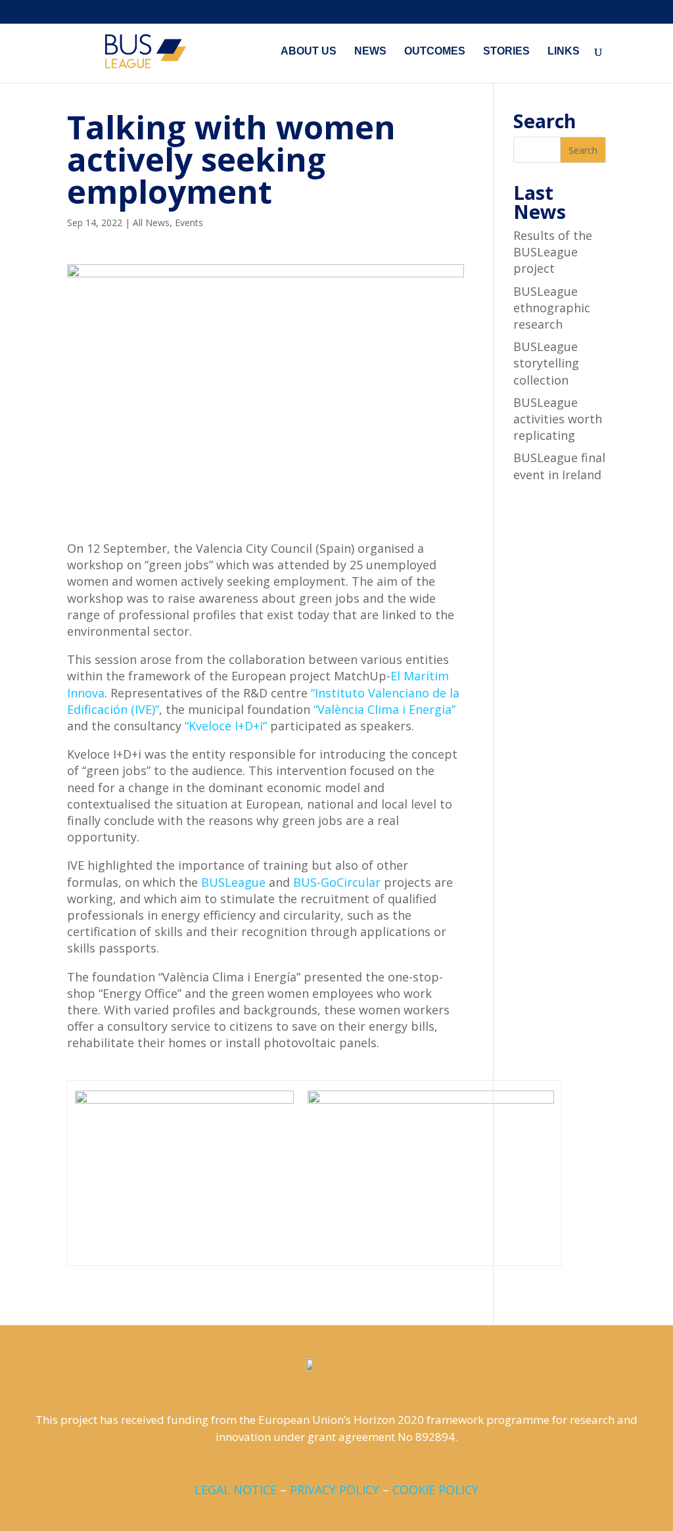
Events (189, 222)
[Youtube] (349, 1463)
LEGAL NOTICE (236, 1489)
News (370, 52)
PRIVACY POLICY (334, 1489)
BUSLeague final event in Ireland (559, 466)
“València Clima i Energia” (384, 709)
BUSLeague (233, 882)
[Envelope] (374, 1463)
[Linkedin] (324, 1463)
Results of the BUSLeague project (552, 251)
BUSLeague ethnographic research (551, 307)
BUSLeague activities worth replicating (557, 418)
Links (563, 52)
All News (151, 222)
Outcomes (434, 52)
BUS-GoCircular (337, 882)
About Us (308, 52)
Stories (506, 52)
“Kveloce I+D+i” (226, 726)
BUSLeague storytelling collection (546, 363)
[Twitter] (299, 1463)
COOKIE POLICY (435, 1489)
